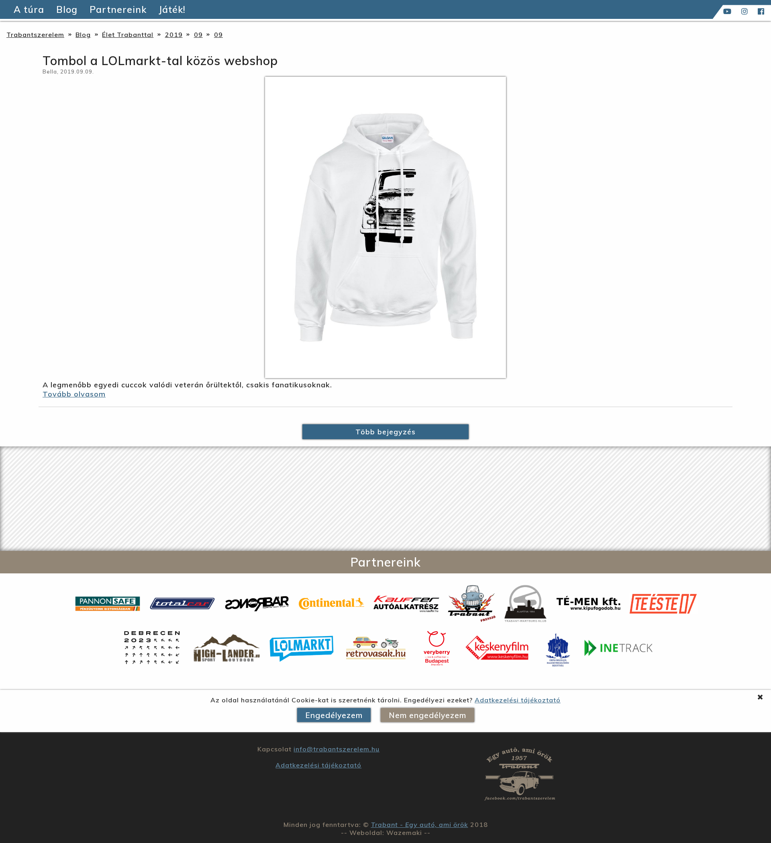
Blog (83, 35)
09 (198, 35)
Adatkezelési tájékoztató (518, 700)
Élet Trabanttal (127, 35)
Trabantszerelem (35, 35)
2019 (174, 35)
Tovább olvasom (74, 394)
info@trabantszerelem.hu (336, 749)
